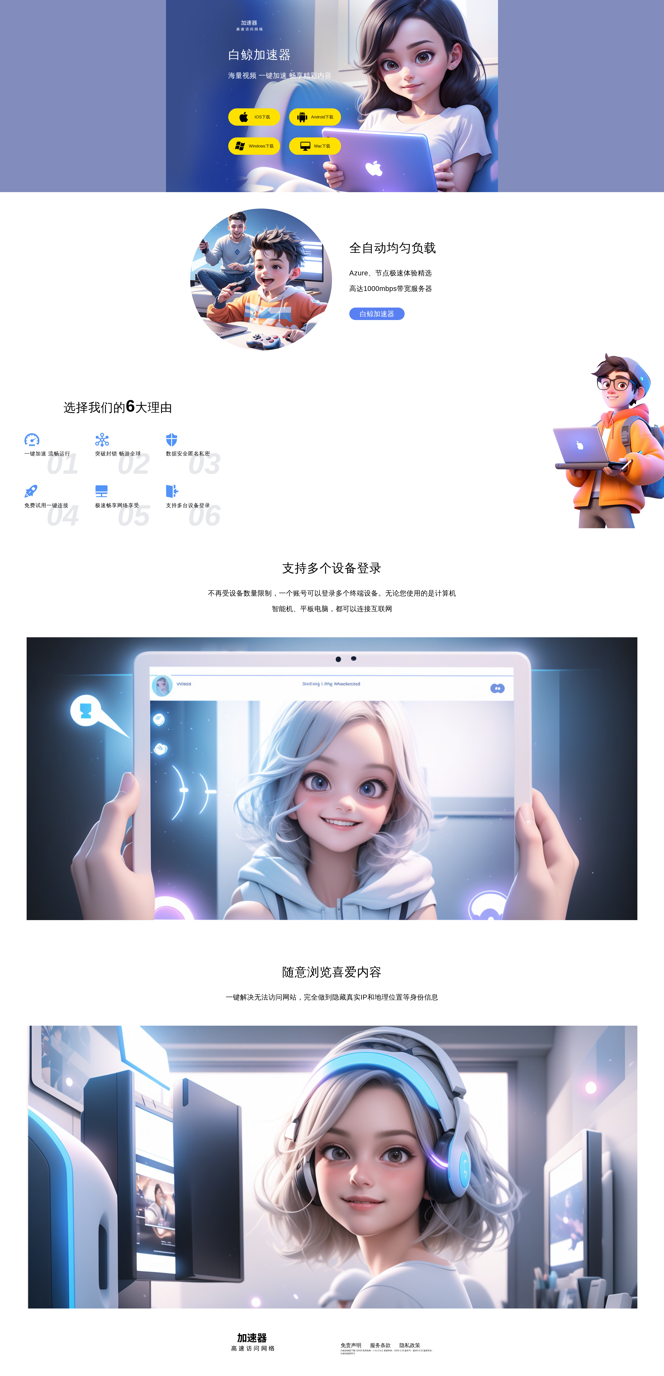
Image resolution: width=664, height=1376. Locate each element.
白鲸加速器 (377, 314)
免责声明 (351, 1345)
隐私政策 (409, 1345)
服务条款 (380, 1345)
